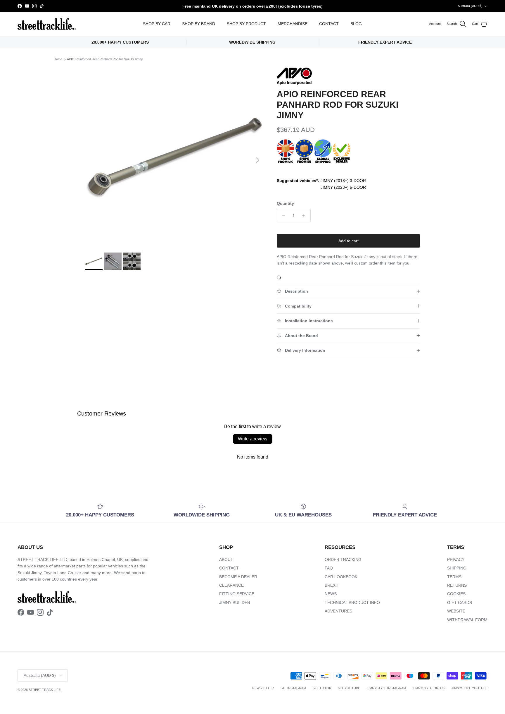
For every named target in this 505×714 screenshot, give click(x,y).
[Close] (392, 285)
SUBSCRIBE (325, 419)
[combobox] (325, 368)
